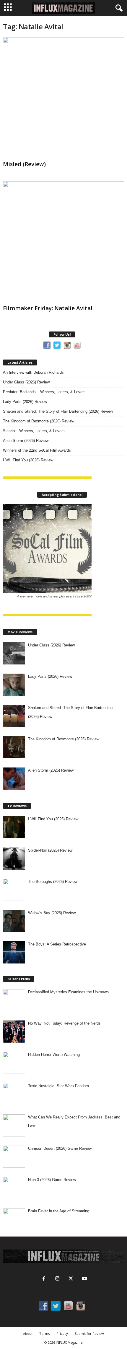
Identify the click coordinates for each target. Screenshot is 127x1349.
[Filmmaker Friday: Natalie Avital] (63, 241)
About (27, 1333)
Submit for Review (89, 1333)
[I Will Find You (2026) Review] (14, 827)
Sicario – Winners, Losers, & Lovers (34, 431)
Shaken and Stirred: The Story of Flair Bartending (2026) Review (58, 411)
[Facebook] (44, 1279)
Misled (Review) (24, 164)
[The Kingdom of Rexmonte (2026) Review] (14, 747)
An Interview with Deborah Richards (33, 372)
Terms (44, 1333)
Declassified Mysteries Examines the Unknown (68, 992)
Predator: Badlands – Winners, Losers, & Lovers (44, 392)
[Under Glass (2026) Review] (14, 653)
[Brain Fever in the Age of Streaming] (14, 1219)
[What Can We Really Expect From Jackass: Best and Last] (14, 1125)
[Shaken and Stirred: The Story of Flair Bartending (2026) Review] (14, 716)
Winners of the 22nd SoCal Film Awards (37, 450)
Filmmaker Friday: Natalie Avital (47, 308)
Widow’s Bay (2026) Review (52, 913)
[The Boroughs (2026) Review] (14, 890)
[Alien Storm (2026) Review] (14, 778)
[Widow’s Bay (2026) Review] (14, 921)
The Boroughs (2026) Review (52, 881)
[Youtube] (84, 1279)
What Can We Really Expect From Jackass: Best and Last (74, 1121)
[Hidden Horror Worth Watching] (14, 1063)
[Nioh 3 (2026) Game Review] (14, 1188)
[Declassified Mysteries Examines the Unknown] (14, 1000)
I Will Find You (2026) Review (28, 460)
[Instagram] (57, 1279)
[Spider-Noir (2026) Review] (14, 858)
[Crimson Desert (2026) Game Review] (14, 1157)
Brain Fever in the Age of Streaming (58, 1211)
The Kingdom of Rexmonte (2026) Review (38, 421)
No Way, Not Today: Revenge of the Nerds (64, 1023)
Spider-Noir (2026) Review (50, 850)
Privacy (62, 1333)
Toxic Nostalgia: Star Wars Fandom (58, 1086)
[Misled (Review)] (63, 97)
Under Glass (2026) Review (26, 382)
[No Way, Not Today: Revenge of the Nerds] (14, 1031)
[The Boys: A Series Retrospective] (14, 952)
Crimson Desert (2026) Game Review (60, 1148)
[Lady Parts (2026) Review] (14, 685)
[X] (71, 1279)
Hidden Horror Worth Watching (54, 1054)
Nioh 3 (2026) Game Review (52, 1179)
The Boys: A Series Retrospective (57, 944)
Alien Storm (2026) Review (25, 440)
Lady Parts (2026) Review (25, 401)
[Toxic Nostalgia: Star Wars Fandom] (14, 1094)
